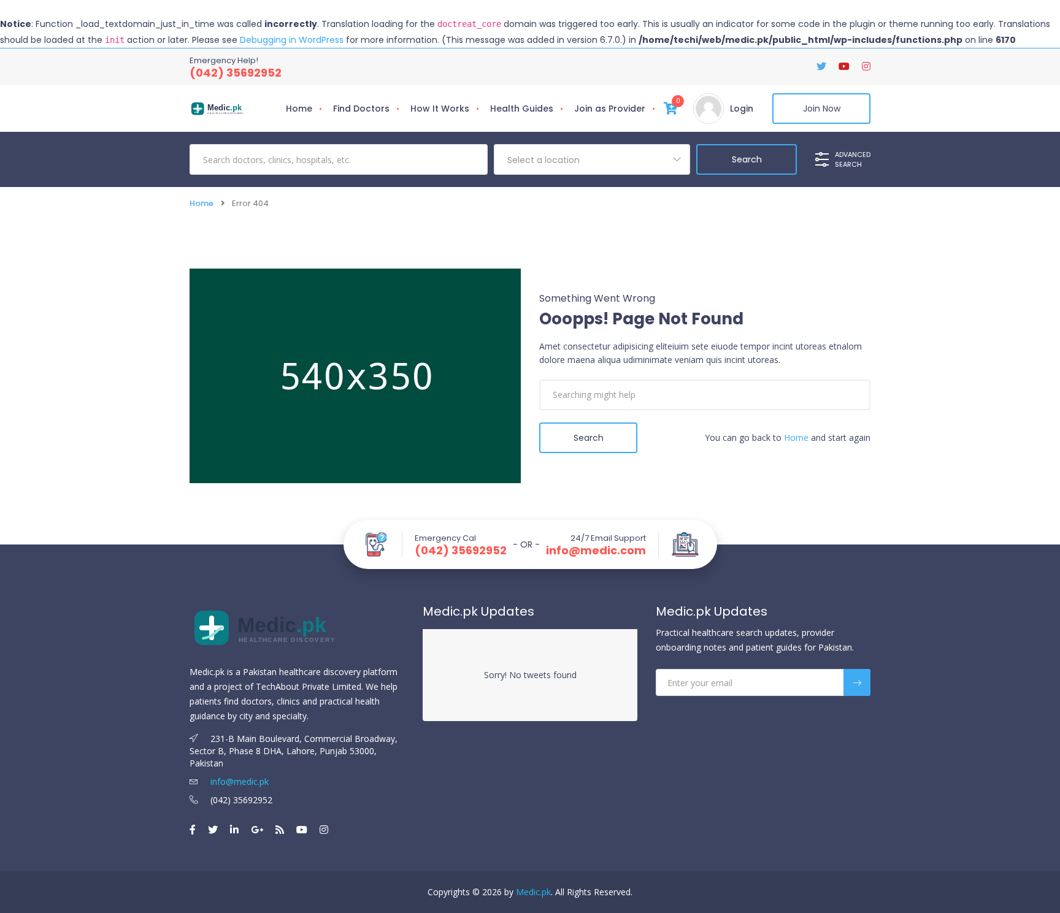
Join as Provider (609, 108)
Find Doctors (361, 108)
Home (299, 108)
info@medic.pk (238, 781)
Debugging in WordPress (292, 40)
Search (589, 438)
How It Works (439, 108)
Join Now (821, 108)
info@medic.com (596, 550)
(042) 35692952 (236, 72)
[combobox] (592, 159)
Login (741, 108)
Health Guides (521, 108)
